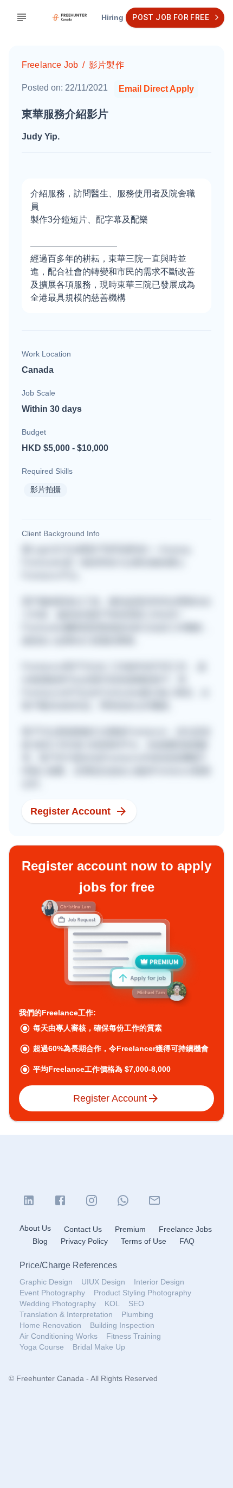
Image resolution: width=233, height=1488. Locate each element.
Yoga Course (42, 1347)
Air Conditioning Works (59, 1336)
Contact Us (83, 1229)
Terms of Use (143, 1241)
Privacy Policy (84, 1241)
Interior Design (159, 1281)
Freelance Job (50, 64)
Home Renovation (50, 1325)
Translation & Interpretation (66, 1314)
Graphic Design (46, 1281)
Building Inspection (122, 1325)
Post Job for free (170, 17)
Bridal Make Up (99, 1347)
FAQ (187, 1241)
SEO (136, 1303)
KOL (112, 1303)
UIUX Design (103, 1281)
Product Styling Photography (142, 1292)
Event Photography (52, 1292)
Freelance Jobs (185, 1229)
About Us (35, 1228)
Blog (40, 1241)
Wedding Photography (58, 1303)
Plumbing (137, 1314)
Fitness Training (133, 1336)
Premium (130, 1229)
